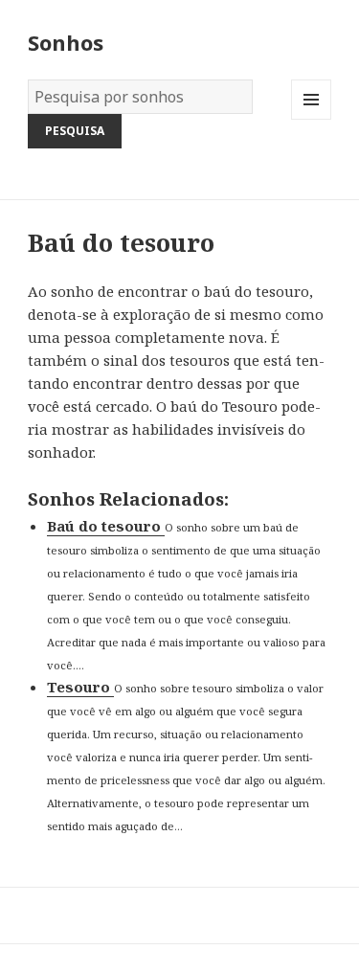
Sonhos (65, 42)
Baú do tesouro (106, 525)
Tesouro (80, 686)
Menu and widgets (311, 119)
